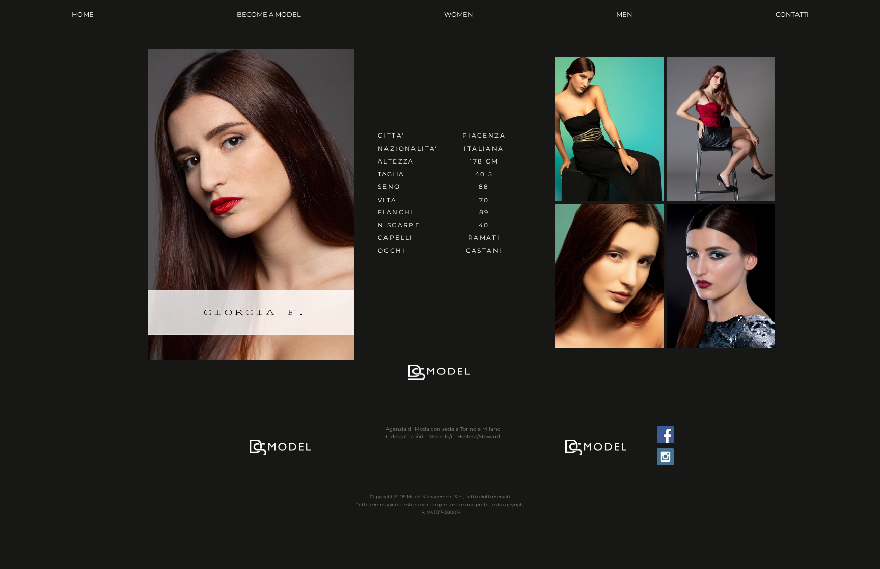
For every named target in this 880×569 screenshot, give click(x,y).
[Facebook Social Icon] (665, 434)
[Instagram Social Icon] (665, 456)
